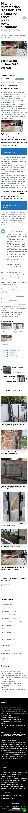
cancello (17, 750)
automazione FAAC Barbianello (11, 546)
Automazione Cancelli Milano (10, 354)
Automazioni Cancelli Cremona (10, 608)
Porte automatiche (7, 625)
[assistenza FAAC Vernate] (6, 326)
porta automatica (20, 758)
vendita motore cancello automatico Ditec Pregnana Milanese (13, 452)
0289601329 (19, 79)
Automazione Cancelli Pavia (10, 356)
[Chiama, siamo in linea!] (24, 810)
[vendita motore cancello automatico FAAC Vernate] (18, 326)
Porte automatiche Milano (9, 636)
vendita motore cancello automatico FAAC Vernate (18, 331)
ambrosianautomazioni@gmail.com (12, 653)
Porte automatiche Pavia (8, 639)
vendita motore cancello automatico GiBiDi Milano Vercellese (13, 425)
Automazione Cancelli (8, 604)
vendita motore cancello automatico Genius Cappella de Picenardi (13, 487)
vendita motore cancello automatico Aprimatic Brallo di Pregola (13, 568)
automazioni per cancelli (19, 188)
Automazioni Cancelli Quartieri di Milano (12, 622)
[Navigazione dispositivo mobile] (24, 17)
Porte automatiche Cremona (9, 629)
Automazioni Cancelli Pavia (9, 618)
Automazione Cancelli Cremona (11, 350)
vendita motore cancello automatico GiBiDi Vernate (5, 343)
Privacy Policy (4, 762)
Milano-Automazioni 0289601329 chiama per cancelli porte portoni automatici (11, 15)
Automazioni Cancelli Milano (9, 615)
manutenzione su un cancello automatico (11, 98)
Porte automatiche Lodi (8, 632)
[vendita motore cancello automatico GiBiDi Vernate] (6, 338)
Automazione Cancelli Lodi (9, 352)
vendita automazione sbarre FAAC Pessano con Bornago (12, 524)
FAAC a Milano (5, 752)
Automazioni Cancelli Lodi (9, 611)
